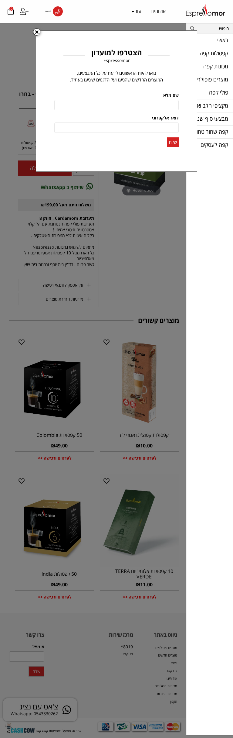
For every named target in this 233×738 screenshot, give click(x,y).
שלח (173, 142)
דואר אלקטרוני (165, 118)
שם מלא (171, 95)
